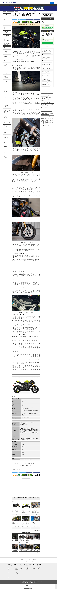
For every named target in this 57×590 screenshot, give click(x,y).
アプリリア (5, 96)
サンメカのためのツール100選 (7, 73)
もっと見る (36, 530)
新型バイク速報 (16, 11)
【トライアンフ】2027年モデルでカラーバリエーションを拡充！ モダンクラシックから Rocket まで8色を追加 (22, 541)
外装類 (4, 143)
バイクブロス (4, 11)
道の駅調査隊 (5, 116)
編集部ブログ (21, 569)
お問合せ (38, 568)
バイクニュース (12, 11)
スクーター (44, 68)
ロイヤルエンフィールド (6, 69)
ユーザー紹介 (21, 568)
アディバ (5, 97)
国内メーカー (5, 17)
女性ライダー (21, 567)
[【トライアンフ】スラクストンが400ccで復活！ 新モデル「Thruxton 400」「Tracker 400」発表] (22, 546)
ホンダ (4, 59)
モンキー (51, 71)
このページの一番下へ (56, 588)
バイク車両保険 (27, 567)
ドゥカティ (5, 65)
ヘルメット (5, 127)
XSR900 (47, 79)
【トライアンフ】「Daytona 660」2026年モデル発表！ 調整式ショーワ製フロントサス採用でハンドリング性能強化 (29, 541)
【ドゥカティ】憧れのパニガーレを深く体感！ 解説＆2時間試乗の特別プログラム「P (47, 118)
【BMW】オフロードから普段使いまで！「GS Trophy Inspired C (47, 93)
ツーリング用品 (5, 126)
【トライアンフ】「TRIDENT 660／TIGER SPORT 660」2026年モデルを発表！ (15, 550)
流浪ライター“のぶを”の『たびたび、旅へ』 (7, 112)
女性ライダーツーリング (6, 121)
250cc (44, 57)
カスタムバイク (5, 52)
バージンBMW (15, 571)
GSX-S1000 (44, 83)
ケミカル (5, 136)
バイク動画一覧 (5, 147)
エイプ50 (47, 71)
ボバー (44, 64)
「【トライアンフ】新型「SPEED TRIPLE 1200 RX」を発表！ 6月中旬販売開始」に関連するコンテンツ (25, 498)
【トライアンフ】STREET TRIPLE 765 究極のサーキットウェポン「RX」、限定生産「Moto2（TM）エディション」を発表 (36, 551)
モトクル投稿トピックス (6, 36)
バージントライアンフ (16, 573)
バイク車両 (5, 14)
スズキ (4, 86)
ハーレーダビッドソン (6, 64)
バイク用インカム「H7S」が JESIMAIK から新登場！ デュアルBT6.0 (47, 100)
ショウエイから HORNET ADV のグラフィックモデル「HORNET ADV (47, 98)
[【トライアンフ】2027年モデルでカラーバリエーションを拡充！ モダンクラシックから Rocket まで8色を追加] (22, 536)
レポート (5, 28)
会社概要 (38, 565)
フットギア (5, 131)
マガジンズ (8, 11)
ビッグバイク (44, 58)
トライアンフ (5, 66)
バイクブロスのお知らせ (7, 43)
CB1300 (47, 75)
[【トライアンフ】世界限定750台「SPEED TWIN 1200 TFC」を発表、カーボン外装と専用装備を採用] (15, 536)
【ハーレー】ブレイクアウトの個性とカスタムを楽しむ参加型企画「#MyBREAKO (47, 125)
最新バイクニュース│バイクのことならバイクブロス (28, 559)
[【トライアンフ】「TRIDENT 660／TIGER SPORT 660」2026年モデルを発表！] (15, 546)
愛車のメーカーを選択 (47, 25)
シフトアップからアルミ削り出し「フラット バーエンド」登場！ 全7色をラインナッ (47, 109)
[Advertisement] (26, 487)
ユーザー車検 (5, 81)
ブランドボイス (33, 568)
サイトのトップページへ (56, 587)
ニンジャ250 (44, 84)
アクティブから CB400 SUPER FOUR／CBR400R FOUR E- (46, 111)
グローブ (5, 132)
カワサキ (5, 152)
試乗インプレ (21, 565)
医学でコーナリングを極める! (7, 110)
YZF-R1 (44, 79)
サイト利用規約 (39, 567)
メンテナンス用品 (6, 137)
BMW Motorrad (5, 91)
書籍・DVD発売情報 (6, 40)
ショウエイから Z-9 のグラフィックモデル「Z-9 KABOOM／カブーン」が (47, 96)
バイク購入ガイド (6, 51)
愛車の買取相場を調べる (47, 27)
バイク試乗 (27, 569)
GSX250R (49, 80)
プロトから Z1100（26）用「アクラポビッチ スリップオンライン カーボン (47, 105)
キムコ (8, 576)
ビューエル (5, 90)
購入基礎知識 (5, 56)
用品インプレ (5, 125)
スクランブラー (48, 64)
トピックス (5, 23)
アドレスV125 (44, 80)
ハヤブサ (48, 83)
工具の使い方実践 (6, 77)
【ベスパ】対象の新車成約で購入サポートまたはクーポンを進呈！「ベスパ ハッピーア (47, 121)
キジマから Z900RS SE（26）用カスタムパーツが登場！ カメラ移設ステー (47, 107)
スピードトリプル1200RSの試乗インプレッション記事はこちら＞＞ (22, 465)
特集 (4, 47)
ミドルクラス (47, 57)
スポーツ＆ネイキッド (16, 567)
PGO (4, 101)
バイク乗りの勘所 (6, 105)
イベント (5, 27)
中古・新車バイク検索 (10, 565)
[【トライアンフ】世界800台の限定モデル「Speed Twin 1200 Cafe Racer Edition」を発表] (36, 536)
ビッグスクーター (15, 568)
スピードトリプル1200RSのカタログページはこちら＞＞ (20, 466)
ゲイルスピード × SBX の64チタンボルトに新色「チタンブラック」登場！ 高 (47, 114)
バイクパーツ (5, 32)
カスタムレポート (33, 567)
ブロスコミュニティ (33, 565)
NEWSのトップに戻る (26, 477)
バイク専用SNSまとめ (7, 35)
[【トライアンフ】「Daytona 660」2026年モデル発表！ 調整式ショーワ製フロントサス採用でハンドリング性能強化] (29, 536)
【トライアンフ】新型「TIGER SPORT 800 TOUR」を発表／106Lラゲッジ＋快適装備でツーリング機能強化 (29, 551)
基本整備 (5, 76)
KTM (4, 100)
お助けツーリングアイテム (7, 122)
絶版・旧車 (48, 68)
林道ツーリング (5, 117)
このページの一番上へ (56, 585)
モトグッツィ (5, 95)
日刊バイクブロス (6, 39)
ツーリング (5, 113)
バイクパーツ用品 (6, 31)
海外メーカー (5, 18)
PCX (43, 71)
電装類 (4, 142)
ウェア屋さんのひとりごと (7, 106)
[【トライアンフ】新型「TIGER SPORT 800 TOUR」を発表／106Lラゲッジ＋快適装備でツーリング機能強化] (29, 546)
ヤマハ (4, 60)
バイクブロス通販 (6, 44)
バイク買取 (27, 565)
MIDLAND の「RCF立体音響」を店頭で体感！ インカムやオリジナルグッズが (47, 123)
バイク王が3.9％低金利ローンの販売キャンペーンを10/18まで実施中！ (47, 127)
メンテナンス (5, 70)
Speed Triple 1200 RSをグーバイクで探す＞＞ (19, 59)
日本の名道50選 (5, 118)
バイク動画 (5, 19)
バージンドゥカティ (16, 572)
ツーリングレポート (6, 123)
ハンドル (5, 141)
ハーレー (48, 51)
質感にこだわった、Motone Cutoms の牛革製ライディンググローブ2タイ (47, 91)
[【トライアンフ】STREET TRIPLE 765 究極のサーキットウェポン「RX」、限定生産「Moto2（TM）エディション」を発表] (36, 546)
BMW (51, 51)
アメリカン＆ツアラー (16, 569)
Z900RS (49, 84)
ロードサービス (27, 568)
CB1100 (44, 75)
